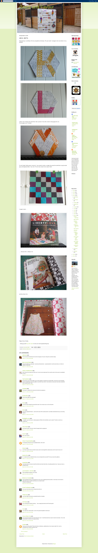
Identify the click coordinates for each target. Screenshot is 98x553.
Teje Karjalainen (25, 379)
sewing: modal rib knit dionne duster (75, 124)
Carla (23, 508)
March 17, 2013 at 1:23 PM (27, 422)
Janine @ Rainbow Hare (27, 370)
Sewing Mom (25, 462)
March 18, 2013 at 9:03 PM (27, 497)
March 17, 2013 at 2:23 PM (27, 430)
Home (43, 534)
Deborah (24, 448)
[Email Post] (32, 347)
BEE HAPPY (76, 219)
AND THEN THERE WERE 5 (76, 242)
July (75, 208)
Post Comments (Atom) (29, 536)
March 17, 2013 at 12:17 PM (27, 406)
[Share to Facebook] (38, 347)
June (75, 210)
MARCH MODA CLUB (75, 222)
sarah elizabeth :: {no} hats (27, 470)
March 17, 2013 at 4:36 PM (27, 444)
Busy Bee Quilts (29, 343)
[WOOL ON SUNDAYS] (75, 83)
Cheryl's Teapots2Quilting (27, 441)
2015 (74, 192)
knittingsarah (74, 129)
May (75, 211)
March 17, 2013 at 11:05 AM (27, 384)
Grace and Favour (36, 7)
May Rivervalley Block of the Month (75, 138)
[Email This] (34, 347)
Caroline (24, 524)
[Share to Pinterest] (40, 347)
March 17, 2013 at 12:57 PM (27, 414)
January (75, 251)
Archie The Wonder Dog (27, 487)
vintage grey (25, 494)
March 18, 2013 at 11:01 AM (27, 490)
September (76, 204)
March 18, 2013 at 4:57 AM (27, 466)
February (75, 248)
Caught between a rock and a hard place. (75, 146)
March (75, 215)
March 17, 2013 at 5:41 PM (27, 451)
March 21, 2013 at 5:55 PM (27, 528)
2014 (74, 193)
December (76, 197)
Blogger (54, 543)
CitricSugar (24, 501)
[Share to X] (37, 347)
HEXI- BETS (76, 228)
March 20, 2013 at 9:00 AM (27, 520)
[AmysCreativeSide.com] (75, 63)
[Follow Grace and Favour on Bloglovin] (76, 108)
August (75, 206)
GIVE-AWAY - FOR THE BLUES (76, 238)
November (76, 199)
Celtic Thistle (25, 426)
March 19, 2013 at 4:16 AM (27, 512)
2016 (74, 190)
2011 (74, 256)
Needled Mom (25, 395)
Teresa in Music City (26, 516)
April (75, 213)
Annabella (24, 388)
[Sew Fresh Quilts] (76, 77)
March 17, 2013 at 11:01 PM (27, 458)
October (75, 202)
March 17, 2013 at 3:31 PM (27, 437)
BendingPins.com (26, 418)
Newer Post (22, 534)
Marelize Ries (25, 455)
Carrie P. (24, 433)
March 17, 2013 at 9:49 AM (27, 375)
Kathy (23, 410)
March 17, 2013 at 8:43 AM (27, 358)
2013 (74, 195)
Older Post (65, 534)
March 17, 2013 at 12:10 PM (27, 399)
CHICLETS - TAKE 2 (76, 246)
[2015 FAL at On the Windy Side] (76, 45)
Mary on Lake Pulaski (26, 362)
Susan (23, 402)
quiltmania (24, 355)
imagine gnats (75, 122)
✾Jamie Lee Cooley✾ (26, 477)
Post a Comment (24, 531)
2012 (74, 254)
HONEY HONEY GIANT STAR (76, 234)
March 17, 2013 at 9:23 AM (27, 366)
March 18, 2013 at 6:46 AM (27, 474)
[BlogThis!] (35, 347)
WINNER (75, 230)
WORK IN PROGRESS (76, 226)
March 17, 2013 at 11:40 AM (27, 391)
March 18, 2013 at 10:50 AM (27, 483)
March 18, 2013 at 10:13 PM (27, 505)
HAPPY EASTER (76, 217)
